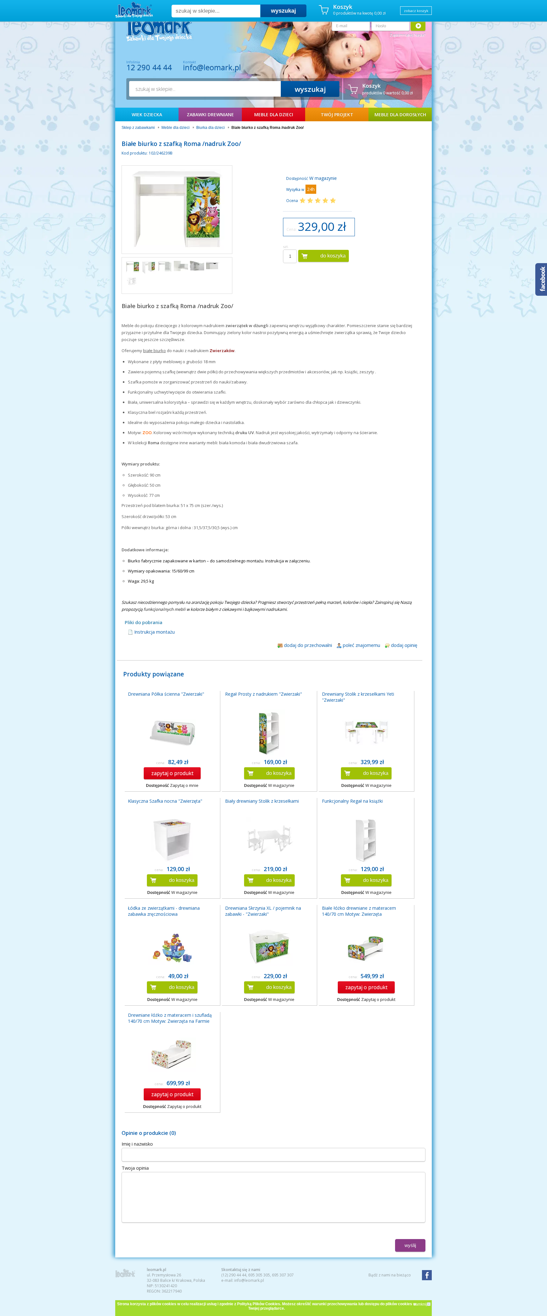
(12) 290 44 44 (233, 1275)
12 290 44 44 (149, 67)
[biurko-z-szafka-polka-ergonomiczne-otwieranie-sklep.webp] (213, 265)
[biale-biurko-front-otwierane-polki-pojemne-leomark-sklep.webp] (165, 266)
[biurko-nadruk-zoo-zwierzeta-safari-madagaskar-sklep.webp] (148, 267)
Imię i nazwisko (137, 1144)
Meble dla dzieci (273, 114)
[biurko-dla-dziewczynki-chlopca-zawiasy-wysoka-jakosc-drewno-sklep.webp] (197, 265)
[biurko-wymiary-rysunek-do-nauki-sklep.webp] (132, 281)
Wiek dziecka (147, 114)
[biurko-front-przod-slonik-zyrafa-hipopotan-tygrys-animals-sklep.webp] (132, 267)
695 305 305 (259, 1275)
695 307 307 (283, 1275)
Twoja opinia (135, 1168)
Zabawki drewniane (210, 114)
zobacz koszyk (416, 10)
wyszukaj (283, 11)
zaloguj (418, 25)
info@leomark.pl (212, 67)
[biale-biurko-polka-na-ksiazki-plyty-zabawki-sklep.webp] (181, 266)
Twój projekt (337, 114)
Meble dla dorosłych (400, 114)
